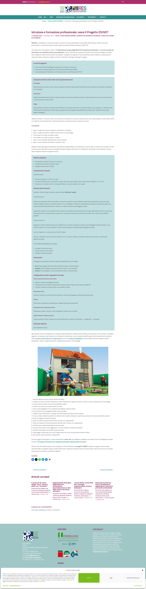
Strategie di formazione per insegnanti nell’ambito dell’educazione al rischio (62, 442)
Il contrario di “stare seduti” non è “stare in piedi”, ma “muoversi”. (39, 484)
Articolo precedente (39, 470)
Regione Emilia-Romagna (59, 497)
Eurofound (77, 492)
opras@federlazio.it (44, 2)
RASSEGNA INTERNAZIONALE (65, 17)
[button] (142, 570)
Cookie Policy (6, 585)
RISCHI (33, 492)
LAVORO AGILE (84, 496)
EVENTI (70, 493)
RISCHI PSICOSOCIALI (102, 497)
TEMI (51, 17)
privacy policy (42, 581)
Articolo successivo (107, 470)
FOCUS (57, 36)
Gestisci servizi (138, 585)
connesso (42, 510)
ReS (45, 17)
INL (47, 488)
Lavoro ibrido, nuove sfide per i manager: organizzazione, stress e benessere (83, 485)
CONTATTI (103, 17)
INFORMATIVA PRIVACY (15, 585)
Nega (111, 578)
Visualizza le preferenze (132, 578)
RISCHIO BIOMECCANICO (41, 492)
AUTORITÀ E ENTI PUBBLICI (38, 488)
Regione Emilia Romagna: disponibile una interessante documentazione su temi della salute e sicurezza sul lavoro (62, 486)
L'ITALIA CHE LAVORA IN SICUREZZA (40, 490)
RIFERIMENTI (92, 17)
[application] (47, 17)
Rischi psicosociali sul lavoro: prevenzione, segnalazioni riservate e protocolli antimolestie (104, 485)
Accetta (89, 578)
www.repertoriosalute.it (33, 557)
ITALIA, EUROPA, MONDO (68, 36)
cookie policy (69, 580)
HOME (40, 17)
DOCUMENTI (80, 17)
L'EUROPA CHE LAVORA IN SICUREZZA (88, 36)
